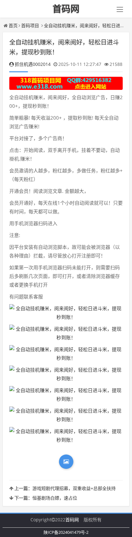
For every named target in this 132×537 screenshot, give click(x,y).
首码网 (72, 520)
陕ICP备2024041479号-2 (66, 532)
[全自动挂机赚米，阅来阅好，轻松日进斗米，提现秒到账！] (66, 312)
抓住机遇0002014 (33, 64)
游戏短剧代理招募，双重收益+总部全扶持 (74, 488)
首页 (13, 25)
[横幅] (66, 83)
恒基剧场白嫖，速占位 (54, 498)
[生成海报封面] (66, 461)
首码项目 (30, 25)
